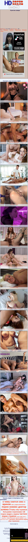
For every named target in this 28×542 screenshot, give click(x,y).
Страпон (11, 30)
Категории (11, 7)
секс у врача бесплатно (18, 504)
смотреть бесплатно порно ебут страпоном (18, 520)
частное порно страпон (14, 515)
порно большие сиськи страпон (15, 518)
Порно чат (16, 7)
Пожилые (6, 30)
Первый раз (18, 30)
